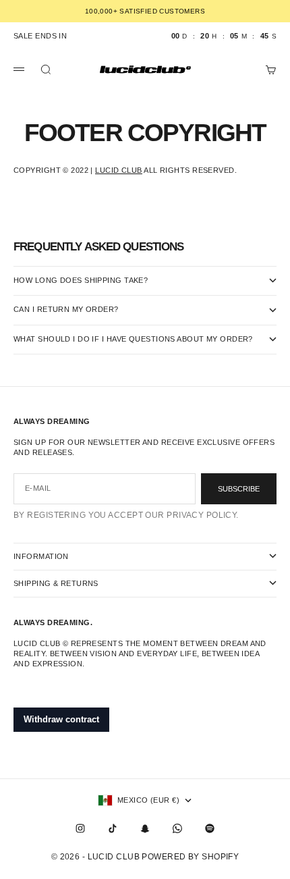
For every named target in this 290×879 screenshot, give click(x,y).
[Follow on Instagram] (80, 828)
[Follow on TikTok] (112, 828)
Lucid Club (118, 170)
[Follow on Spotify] (209, 828)
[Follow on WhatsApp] (177, 828)
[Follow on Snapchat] (145, 828)
